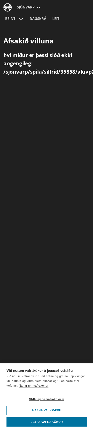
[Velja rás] (21, 19)
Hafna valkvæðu (46, 410)
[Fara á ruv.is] (7, 7)
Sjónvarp (26, 7)
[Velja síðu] (38, 7)
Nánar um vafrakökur (33, 385)
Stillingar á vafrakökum (46, 399)
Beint (10, 18)
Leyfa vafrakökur (46, 422)
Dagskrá (38, 18)
